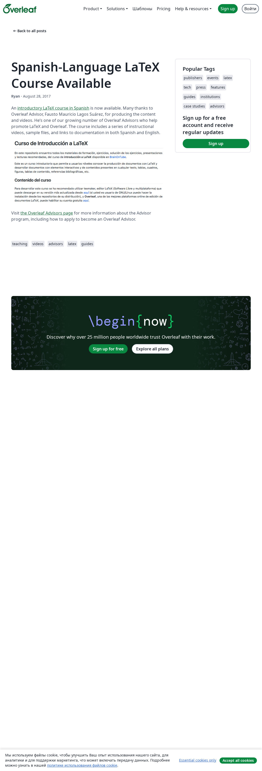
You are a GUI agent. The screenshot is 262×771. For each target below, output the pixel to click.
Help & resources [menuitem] (192, 8)
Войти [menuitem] (250, 8)
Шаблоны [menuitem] (142, 8)
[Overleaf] (19, 8)
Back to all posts (29, 30)
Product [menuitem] (91, 8)
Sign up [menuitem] (228, 8)
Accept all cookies (238, 760)
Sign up (216, 143)
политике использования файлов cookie (82, 765)
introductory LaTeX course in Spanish (53, 108)
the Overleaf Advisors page (46, 213)
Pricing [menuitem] (163, 8)
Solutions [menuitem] (116, 8)
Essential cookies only (197, 760)
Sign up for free (108, 349)
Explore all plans (152, 349)
